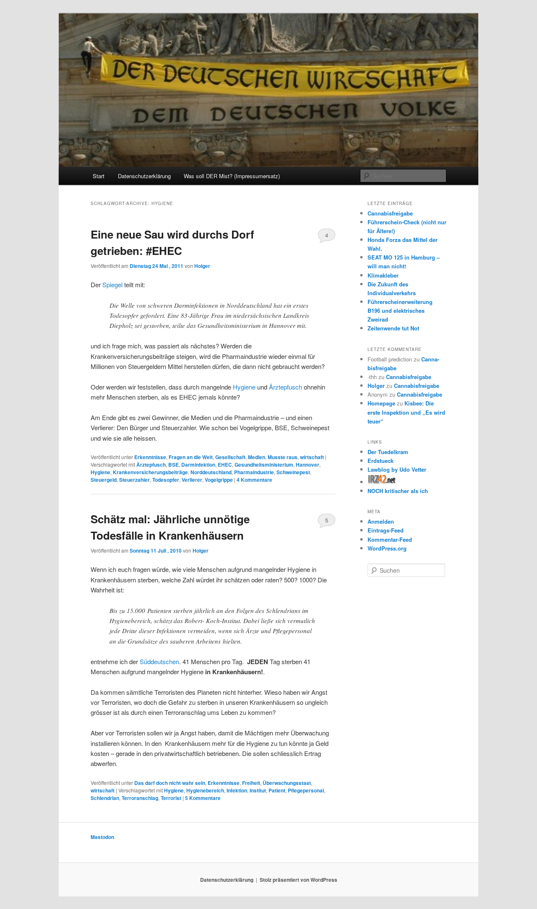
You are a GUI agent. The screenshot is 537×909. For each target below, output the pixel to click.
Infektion (237, 790)
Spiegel (112, 284)
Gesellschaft (230, 457)
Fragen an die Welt (191, 457)
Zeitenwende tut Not (393, 328)
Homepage (381, 403)
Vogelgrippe (219, 479)
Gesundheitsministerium (264, 464)
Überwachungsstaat (287, 783)
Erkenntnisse (150, 457)
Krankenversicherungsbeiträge (150, 472)
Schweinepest (293, 472)
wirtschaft (312, 457)
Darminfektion (198, 464)
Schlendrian (105, 798)
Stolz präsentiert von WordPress (298, 879)
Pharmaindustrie (254, 472)
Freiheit (251, 783)
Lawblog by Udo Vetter (397, 469)
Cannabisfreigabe (390, 213)
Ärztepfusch (285, 386)
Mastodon (102, 837)
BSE (173, 464)
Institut (258, 790)
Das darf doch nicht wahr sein (169, 783)
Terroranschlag (140, 798)
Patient (276, 790)
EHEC (225, 464)
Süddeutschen (159, 661)
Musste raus (282, 457)
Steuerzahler (134, 479)
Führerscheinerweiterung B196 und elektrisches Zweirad (400, 310)
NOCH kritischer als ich (398, 491)
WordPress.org (387, 548)
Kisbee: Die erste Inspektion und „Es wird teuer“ (406, 412)
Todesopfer (165, 479)
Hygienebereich (205, 790)
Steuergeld (104, 479)
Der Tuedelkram (388, 452)
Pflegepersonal (306, 790)
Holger (202, 266)
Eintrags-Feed (386, 530)
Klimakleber (383, 275)
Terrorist (171, 798)
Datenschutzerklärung (144, 176)
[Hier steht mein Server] (382, 482)
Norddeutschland (211, 472)
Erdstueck (381, 461)
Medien (256, 457)
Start (98, 176)
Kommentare (254, 479)
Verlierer (192, 479)
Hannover (307, 464)
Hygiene (244, 386)
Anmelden (381, 521)
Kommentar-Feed (390, 539)
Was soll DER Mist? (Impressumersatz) (232, 176)
